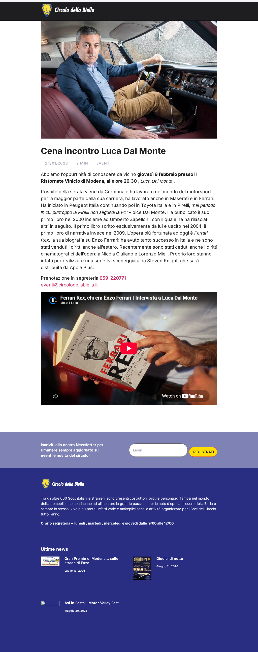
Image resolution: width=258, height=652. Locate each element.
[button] (185, 10)
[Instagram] (211, 10)
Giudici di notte (169, 558)
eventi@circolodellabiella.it (69, 284)
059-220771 (113, 278)
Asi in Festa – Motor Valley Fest (91, 603)
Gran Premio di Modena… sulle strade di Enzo (91, 560)
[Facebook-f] (200, 10)
